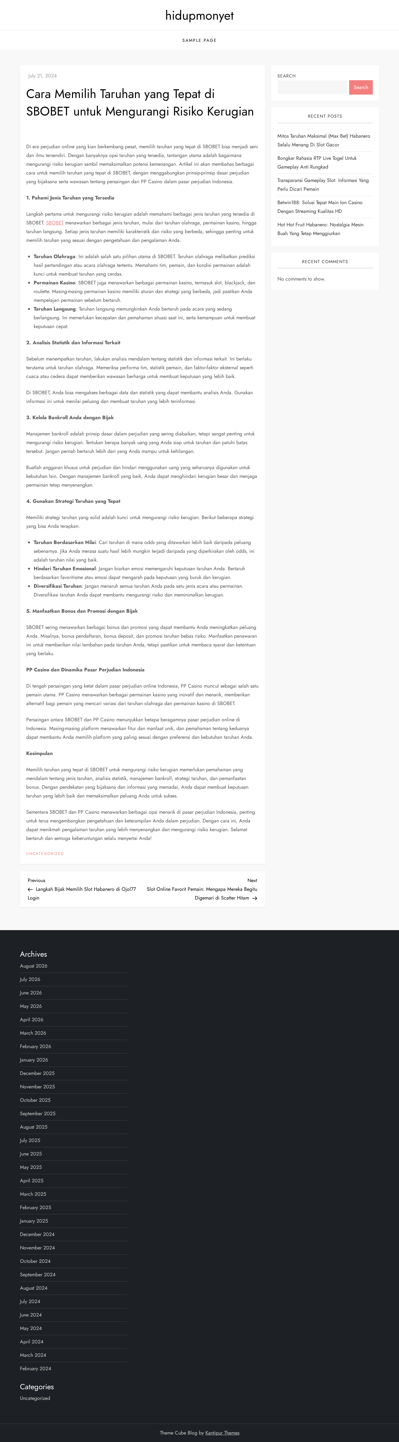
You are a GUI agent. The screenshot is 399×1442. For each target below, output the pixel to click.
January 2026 (34, 1059)
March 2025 (33, 1194)
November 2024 (37, 1247)
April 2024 (31, 1341)
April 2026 (31, 1019)
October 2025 (35, 1100)
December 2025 (37, 1073)
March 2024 (33, 1355)
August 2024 (33, 1288)
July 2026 (30, 979)
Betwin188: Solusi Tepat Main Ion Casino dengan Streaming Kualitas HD (320, 207)
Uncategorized (45, 853)
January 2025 (34, 1220)
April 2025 (31, 1180)
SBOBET (55, 222)
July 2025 (30, 1140)
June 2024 (31, 1314)
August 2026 (33, 965)
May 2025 (31, 1167)
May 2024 (31, 1328)
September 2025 (37, 1113)
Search (286, 76)
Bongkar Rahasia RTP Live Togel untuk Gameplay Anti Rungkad (317, 162)
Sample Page (199, 40)
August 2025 (33, 1127)
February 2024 (35, 1368)
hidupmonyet (199, 15)
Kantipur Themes (222, 1432)
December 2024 (37, 1234)
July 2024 (30, 1301)
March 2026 (33, 1033)
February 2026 (35, 1046)
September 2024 (37, 1274)
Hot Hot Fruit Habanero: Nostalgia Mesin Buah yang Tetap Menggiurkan (320, 229)
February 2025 (35, 1207)
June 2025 (31, 1153)
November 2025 (37, 1086)
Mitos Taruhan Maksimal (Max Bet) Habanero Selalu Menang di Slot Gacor (323, 140)
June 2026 (31, 992)
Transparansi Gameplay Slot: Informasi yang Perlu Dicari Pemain (323, 185)
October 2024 (35, 1261)
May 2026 (31, 1006)
